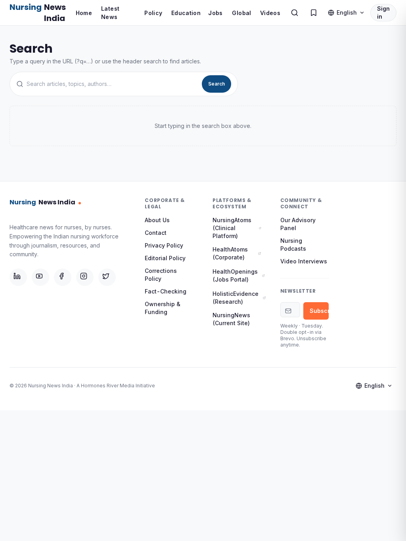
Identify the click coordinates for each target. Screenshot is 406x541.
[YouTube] (40, 277)
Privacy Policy (164, 245)
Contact (156, 232)
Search (216, 84)
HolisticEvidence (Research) (236, 297)
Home (84, 13)
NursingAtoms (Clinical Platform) (232, 228)
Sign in (383, 12)
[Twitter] (107, 277)
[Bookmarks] (313, 12)
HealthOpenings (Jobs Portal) (235, 275)
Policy (153, 13)
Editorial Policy (165, 258)
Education (186, 13)
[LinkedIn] (18, 277)
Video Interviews (303, 261)
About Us (157, 220)
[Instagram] (85, 277)
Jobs (215, 13)
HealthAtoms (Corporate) (230, 253)
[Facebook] (62, 277)
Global (241, 13)
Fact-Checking (165, 291)
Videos (270, 13)
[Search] (294, 12)
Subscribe (319, 310)
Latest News (110, 12)
